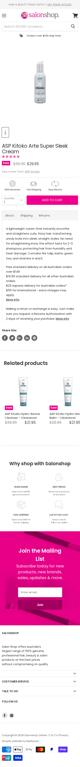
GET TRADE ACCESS (59, 4)
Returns (44, 215)
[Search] (73, 26)
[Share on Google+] (20, 338)
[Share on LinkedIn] (27, 338)
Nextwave (32, 741)
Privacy (63, 735)
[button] (11, 156)
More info (12, 300)
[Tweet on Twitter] (12, 338)
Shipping (26, 215)
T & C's (53, 735)
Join (40, 604)
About (9, 215)
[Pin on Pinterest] (34, 338)
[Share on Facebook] (5, 338)
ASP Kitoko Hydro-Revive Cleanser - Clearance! (22, 416)
